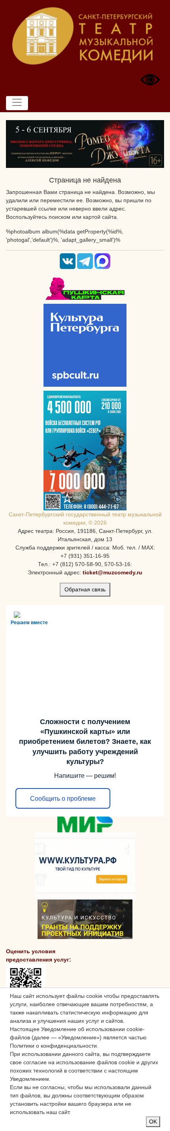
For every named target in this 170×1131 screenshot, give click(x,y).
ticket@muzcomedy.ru (112, 572)
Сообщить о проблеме (63, 798)
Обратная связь (85, 589)
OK (153, 1121)
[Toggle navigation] (17, 103)
